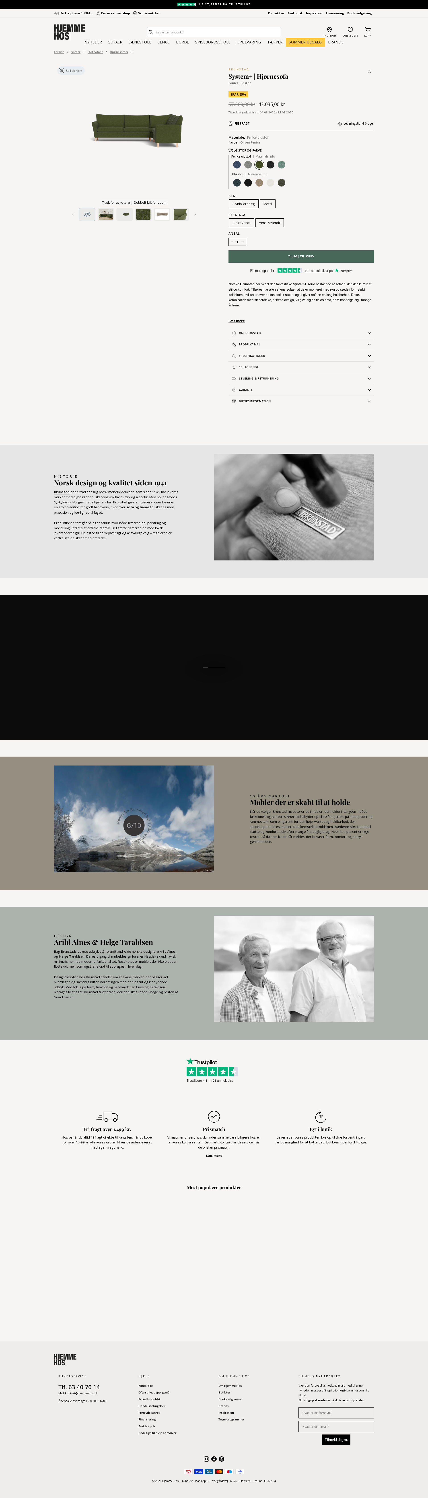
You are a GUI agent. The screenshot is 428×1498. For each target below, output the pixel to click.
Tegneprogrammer (231, 1419)
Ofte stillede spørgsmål (154, 1392)
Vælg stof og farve (245, 150)
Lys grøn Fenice (281, 164)
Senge (164, 42)
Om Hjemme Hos (230, 1386)
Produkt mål (250, 344)
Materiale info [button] (265, 156)
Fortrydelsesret (149, 1413)
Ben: (232, 196)
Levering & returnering (259, 378)
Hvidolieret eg (244, 203)
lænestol (147, 507)
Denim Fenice (237, 164)
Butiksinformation (255, 401)
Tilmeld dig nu (336, 1439)
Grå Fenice (248, 164)
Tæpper (275, 42)
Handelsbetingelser (151, 1406)
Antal (234, 234)
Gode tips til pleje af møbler (157, 1433)
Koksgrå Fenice (270, 164)
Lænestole (140, 42)
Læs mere (236, 320)
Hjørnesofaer (119, 52)
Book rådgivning (359, 13)
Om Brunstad (250, 333)
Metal (267, 203)
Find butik (295, 13)
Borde (182, 42)
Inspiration (314, 13)
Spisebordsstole (212, 42)
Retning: (236, 215)
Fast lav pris (146, 1426)
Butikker (224, 1392)
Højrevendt (242, 222)
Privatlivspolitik (149, 1399)
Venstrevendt (269, 222)
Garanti (245, 390)
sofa (130, 507)
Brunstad (238, 69)
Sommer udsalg (305, 42)
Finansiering (335, 13)
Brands (336, 42)
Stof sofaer (95, 52)
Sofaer (115, 42)
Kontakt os (276, 13)
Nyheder (93, 42)
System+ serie (304, 284)
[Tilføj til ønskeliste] (369, 72)
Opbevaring (249, 42)
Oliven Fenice (259, 164)
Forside (59, 52)
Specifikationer (252, 356)
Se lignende (249, 367)
